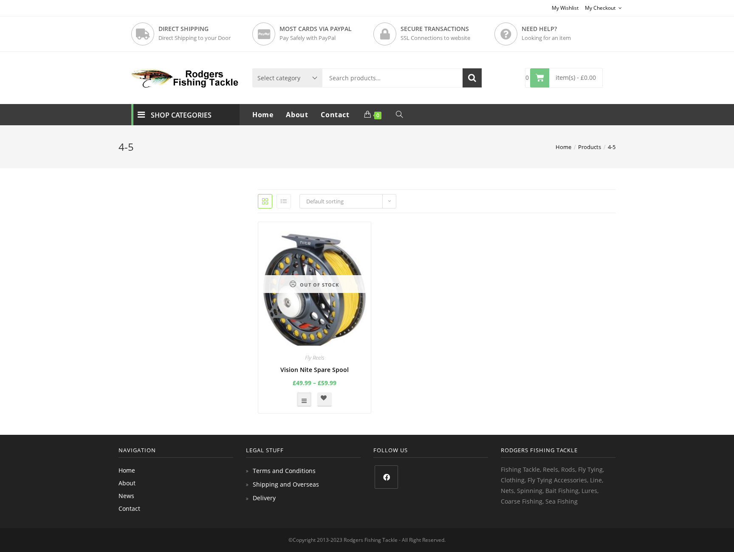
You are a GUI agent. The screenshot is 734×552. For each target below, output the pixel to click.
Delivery (264, 498)
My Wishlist (565, 7)
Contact (129, 508)
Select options (304, 399)
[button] (324, 399)
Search (472, 77)
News (126, 496)
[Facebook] (386, 477)
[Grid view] (265, 201)
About (127, 483)
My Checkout (601, 7)
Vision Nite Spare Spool (314, 370)
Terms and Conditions (284, 471)
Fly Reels (314, 357)
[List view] (284, 201)
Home (127, 470)
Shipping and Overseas (286, 484)
